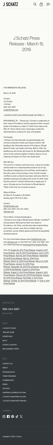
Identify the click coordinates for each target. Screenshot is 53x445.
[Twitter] (22, 417)
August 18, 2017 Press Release (23, 250)
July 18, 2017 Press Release (27, 253)
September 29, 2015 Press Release (25, 267)
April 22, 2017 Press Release (27, 256)
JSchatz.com (9, 212)
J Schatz (18, 436)
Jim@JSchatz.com (11, 110)
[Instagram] (5, 416)
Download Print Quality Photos (35, 245)
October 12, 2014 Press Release (23, 281)
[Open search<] (34, 4)
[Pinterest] (13, 416)
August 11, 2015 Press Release (23, 272)
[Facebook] (9, 416)
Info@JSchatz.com (11, 206)
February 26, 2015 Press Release (29, 275)
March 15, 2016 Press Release (23, 261)
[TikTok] (18, 416)
